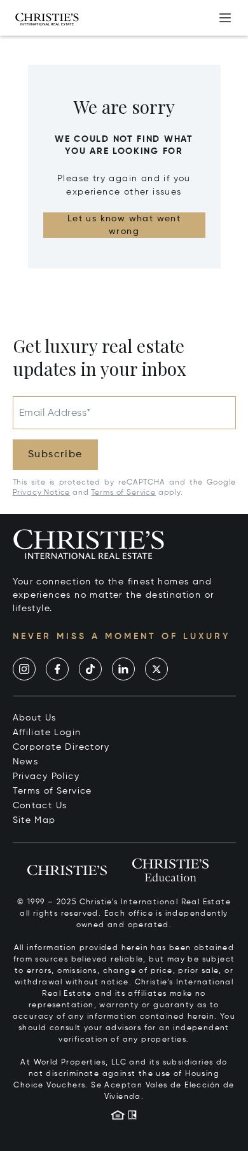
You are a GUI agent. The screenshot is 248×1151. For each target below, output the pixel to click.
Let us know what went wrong (124, 225)
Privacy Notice (42, 493)
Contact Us (40, 805)
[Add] (225, 17)
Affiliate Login (47, 732)
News (26, 761)
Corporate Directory (61, 747)
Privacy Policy (46, 776)
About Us (35, 717)
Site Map (34, 820)
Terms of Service (123, 493)
